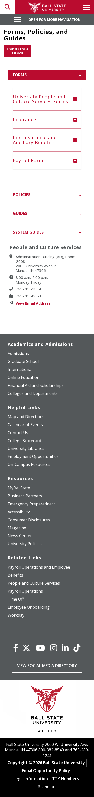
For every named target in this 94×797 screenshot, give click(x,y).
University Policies (25, 543)
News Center (20, 535)
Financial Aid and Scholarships (36, 385)
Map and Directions (26, 416)
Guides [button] (20, 213)
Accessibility (19, 512)
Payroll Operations (25, 591)
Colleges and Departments (33, 393)
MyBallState (19, 488)
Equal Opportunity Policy (46, 770)
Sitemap (46, 786)
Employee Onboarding (29, 607)
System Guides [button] (28, 232)
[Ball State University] (47, 710)
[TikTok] (76, 647)
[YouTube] (40, 647)
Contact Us (18, 432)
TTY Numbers (65, 778)
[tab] (47, 99)
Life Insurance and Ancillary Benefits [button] (35, 139)
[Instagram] (53, 647)
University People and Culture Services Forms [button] (40, 99)
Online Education (23, 377)
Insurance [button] (24, 119)
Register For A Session (17, 50)
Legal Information (30, 778)
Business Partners (25, 496)
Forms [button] (20, 75)
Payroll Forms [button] (29, 160)
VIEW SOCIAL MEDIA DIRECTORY (47, 665)
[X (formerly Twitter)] (26, 647)
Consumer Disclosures (29, 520)
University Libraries (26, 448)
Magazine (17, 528)
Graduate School (23, 361)
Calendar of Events (25, 424)
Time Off (16, 599)
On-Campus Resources (29, 464)
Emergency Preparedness (32, 504)
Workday (16, 615)
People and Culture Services (34, 583)
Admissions (18, 353)
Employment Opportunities (33, 456)
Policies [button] (21, 194)
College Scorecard (24, 440)
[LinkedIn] (65, 647)
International (20, 369)
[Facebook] (15, 647)
